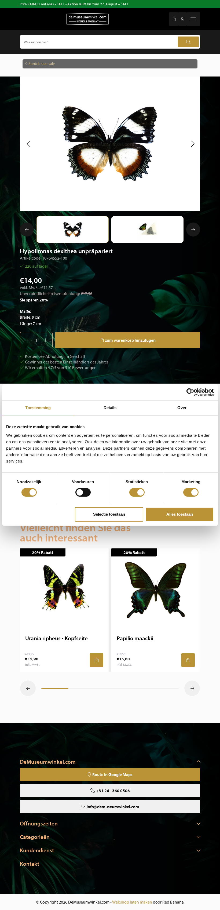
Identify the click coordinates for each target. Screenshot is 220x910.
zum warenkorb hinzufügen (130, 340)
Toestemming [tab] (38, 407)
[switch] (83, 492)
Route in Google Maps (112, 774)
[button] (28, 143)
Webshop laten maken (132, 902)
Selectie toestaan (109, 514)
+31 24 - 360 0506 (113, 790)
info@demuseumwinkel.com (113, 806)
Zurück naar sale (41, 63)
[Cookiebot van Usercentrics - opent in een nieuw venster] (190, 392)
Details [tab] (110, 407)
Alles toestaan (179, 514)
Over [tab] (181, 407)
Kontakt (29, 863)
